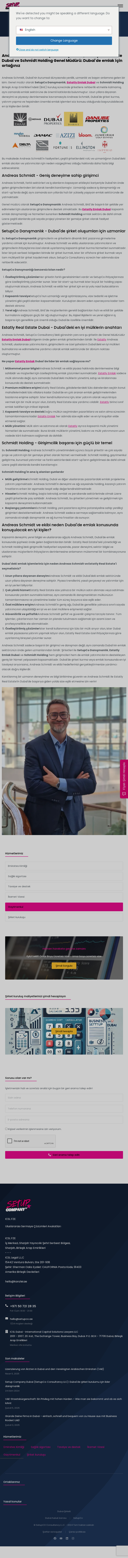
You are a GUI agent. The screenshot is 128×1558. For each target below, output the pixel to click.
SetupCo (78, 1518)
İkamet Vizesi (95, 1447)
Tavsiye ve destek (68, 1447)
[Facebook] (55, 1538)
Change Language (64, 41)
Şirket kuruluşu (36, 1455)
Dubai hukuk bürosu (55, 1518)
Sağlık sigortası (40, 1447)
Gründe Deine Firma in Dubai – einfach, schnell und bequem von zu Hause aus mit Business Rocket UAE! (61, 1418)
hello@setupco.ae (21, 1319)
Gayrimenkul (12, 1455)
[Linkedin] (67, 1538)
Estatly (101, 339)
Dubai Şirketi (64, 1511)
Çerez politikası (77, 1531)
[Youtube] (61, 1538)
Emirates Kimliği (14, 1447)
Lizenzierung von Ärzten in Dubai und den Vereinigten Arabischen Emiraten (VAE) (54, 1369)
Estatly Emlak (25, 361)
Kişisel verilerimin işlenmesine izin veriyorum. (35, 1129)
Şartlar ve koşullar (52, 1531)
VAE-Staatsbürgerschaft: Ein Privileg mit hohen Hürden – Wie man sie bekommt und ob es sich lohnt (63, 1401)
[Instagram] (73, 1538)
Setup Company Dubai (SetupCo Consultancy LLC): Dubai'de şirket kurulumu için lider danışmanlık (57, 1384)
